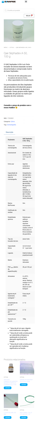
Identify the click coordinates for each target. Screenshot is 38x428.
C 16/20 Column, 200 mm (10, 413)
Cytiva (12, 47)
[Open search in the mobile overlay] (19, 10)
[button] (25, 1)
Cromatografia (11, 125)
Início (5, 47)
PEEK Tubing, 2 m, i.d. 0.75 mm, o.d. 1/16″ (26, 413)
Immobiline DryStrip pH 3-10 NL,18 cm (26, 380)
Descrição (9, 132)
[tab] (9, 132)
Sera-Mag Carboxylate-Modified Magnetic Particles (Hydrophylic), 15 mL (11, 382)
